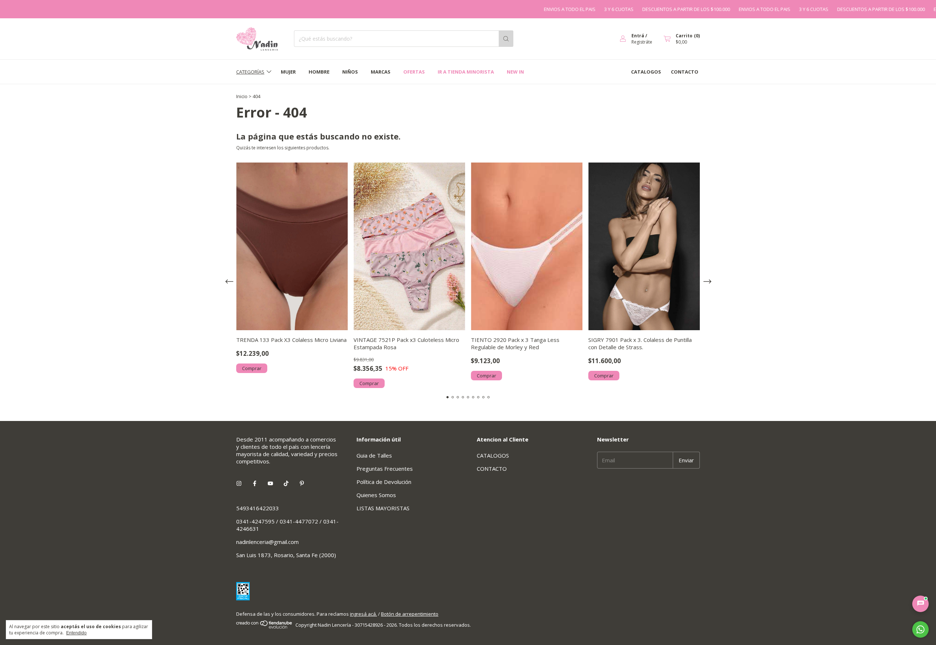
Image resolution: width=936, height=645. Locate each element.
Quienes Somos (376, 495)
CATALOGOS (646, 71)
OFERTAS (414, 71)
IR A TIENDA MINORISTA (466, 71)
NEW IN (515, 71)
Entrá (637, 36)
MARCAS (380, 71)
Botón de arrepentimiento (409, 614)
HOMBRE (319, 71)
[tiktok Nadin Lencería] (286, 483)
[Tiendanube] (264, 627)
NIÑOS (350, 71)
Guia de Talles (374, 455)
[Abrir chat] (920, 604)
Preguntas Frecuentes (384, 468)
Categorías (250, 71)
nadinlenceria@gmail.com (267, 541)
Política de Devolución (383, 481)
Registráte (641, 42)
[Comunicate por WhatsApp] (920, 629)
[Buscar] (506, 38)
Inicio (242, 96)
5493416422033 (257, 508)
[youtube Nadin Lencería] (270, 483)
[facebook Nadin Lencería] (254, 483)
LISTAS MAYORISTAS (383, 508)
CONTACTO (684, 71)
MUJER (288, 71)
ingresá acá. (363, 614)
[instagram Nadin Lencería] (239, 483)
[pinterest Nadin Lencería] (302, 483)
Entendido (76, 632)
